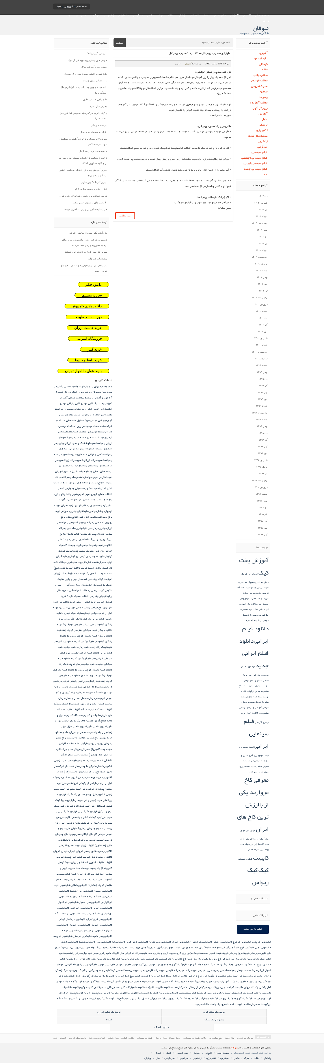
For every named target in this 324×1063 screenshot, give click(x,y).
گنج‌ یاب (119, 998)
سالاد (77, 743)
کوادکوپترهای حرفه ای (71, 993)
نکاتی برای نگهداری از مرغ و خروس (207, 976)
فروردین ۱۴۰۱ (260, 304)
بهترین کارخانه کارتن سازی (94, 182)
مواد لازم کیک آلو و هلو (179, 964)
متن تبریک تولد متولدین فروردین (89, 947)
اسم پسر (64, 454)
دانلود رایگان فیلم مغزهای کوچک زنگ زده (89, 636)
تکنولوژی (123, 15)
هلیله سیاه (245, 844)
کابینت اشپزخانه (134, 987)
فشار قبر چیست (73, 857)
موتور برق (250, 830)
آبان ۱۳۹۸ (263, 446)
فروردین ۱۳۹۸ (260, 487)
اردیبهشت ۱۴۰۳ (260, 223)
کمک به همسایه (245, 859)
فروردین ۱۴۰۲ (260, 263)
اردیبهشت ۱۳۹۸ (260, 480)
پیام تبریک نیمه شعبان (258, 850)
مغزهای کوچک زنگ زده (230, 964)
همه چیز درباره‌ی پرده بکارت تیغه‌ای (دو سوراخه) (102, 976)
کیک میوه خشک (189, 998)
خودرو (67, 613)
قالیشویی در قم (70, 930)
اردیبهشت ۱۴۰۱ (260, 297)
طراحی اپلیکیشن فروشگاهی (82, 783)
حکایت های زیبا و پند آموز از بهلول (73, 585)
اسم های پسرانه (103, 448)
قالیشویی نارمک (69, 942)
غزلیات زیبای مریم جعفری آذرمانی (76, 845)
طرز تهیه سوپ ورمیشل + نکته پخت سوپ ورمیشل (199, 53)
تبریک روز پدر (104, 539)
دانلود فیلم (93, 284)
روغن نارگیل (254, 691)
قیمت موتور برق (246, 747)
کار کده (242, 993)
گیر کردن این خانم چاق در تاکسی (89, 998)
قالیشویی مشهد (87, 942)
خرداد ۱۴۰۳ (262, 216)
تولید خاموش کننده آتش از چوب (95, 562)
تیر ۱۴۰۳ (263, 209)
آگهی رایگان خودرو (70, 403)
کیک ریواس (225, 998)
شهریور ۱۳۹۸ (261, 460)
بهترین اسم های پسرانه (99, 522)
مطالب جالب (260, 75)
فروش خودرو (68, 851)
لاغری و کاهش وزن (146, 947)
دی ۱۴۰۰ (263, 317)
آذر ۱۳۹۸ (263, 439)
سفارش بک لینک (214, 1020)
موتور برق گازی (147, 964)
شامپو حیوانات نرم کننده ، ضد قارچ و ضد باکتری (83, 195)
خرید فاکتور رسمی (86, 602)
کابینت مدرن (118, 987)
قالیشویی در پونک (261, 942)
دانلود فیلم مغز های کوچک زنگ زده (78, 664)
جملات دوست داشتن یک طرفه (96, 573)
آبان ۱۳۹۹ (263, 392)
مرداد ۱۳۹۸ (262, 467)
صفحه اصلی (262, 15)
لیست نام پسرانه (126, 947)
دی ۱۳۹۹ (263, 378)
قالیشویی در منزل (82, 936)
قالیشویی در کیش (222, 942)
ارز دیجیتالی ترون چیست (95, 80)
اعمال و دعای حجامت (88, 471)
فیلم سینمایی (259, 152)
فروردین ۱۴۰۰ (260, 358)
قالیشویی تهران (78, 896)
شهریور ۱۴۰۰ (261, 338)
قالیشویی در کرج (242, 942)
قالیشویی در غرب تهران (92, 930)
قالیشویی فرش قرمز (137, 942)
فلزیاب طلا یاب (104, 862)
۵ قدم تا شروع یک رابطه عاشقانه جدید (215, 1004)
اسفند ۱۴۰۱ (262, 270)
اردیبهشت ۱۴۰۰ (260, 351)
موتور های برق (253, 839)
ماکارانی (112, 947)
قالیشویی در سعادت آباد (67, 913)
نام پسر (202, 970)
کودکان (194, 15)
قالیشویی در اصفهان (89, 902)
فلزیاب (60, 857)
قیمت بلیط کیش (207, 947)
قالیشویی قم (118, 942)
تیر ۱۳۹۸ (263, 473)
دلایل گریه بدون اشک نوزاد (70, 720)
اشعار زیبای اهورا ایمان (81, 465)
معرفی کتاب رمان (149, 959)
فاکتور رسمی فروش (87, 851)
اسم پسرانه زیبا (74, 460)
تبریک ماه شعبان (246, 582)
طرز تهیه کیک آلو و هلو (81, 806)
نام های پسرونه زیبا (217, 970)
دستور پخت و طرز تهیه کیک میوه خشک (83, 703)
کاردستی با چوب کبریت (258, 993)
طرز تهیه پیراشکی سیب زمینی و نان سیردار (85, 73)
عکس (150, 15)
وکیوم (72, 976)
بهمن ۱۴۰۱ (262, 277)
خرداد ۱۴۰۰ (262, 345)
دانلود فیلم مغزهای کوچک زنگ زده (93, 670)
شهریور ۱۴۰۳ (261, 202)
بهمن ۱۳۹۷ (262, 500)
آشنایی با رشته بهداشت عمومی (84, 397)
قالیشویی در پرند (62, 936)
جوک (160, 15)
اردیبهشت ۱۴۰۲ (260, 256)
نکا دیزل (182, 976)
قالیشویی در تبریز (102, 908)
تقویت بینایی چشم (260, 588)
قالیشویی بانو (94, 896)
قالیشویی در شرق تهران (99, 919)
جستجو (119, 43)
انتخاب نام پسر (75, 477)
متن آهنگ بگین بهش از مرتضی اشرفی (88, 232)
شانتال (100, 766)
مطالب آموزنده (259, 103)
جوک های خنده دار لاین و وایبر (81, 579)
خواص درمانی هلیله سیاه (257, 620)
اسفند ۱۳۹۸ (262, 419)
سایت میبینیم (92, 295)
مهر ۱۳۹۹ (263, 399)
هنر (68, 15)
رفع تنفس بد (215, 1038)
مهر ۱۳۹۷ (263, 527)
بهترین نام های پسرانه (71, 528)
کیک (263, 871)
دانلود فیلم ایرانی (77, 1038)
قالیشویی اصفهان (103, 891)
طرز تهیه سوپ (77, 789)
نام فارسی (70, 964)
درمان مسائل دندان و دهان (80, 698)
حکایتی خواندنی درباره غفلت (256, 615)
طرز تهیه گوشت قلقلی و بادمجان (89, 817)
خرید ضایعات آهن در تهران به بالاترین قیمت (85, 209)
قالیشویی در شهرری (101, 925)
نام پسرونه (133, 970)
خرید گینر (95, 349)
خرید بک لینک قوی (214, 1012)
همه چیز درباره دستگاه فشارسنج (147, 976)
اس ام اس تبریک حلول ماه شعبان (84, 420)
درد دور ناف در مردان (65, 687)
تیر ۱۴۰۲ (263, 243)
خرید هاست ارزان (88, 328)
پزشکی (182, 15)
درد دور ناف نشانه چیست (98, 692)
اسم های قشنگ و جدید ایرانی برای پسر (75, 443)
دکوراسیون (219, 15)
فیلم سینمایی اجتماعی (254, 158)
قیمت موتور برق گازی (259, 756)
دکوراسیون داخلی (102, 726)
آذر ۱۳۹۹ (263, 385)
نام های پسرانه (236, 970)
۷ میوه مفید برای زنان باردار (93, 151)
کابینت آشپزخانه (153, 987)
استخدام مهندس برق (88, 426)
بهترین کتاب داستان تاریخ (73, 534)
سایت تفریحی (259, 86)
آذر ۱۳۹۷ (263, 514)
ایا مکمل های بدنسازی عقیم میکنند (90, 202)
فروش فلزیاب (90, 857)
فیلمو (109, 1020)
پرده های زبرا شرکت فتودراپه (236, 981)
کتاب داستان (177, 993)
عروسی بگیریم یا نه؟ (96, 53)
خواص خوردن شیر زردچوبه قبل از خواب (87, 60)
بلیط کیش (82, 511)
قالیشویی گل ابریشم (228, 947)
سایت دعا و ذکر (99, 125)
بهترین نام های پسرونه (100, 534)
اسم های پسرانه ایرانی (81, 448)
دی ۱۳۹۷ (263, 507)
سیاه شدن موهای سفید (251, 697)
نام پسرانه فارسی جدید (152, 970)
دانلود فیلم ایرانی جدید (254, 654)
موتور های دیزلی (113, 964)
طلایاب (68, 817)
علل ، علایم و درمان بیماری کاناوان (90, 189)
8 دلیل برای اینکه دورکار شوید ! (73, 392)
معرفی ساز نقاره (256, 772)
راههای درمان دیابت (252, 686)
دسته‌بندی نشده (258, 136)
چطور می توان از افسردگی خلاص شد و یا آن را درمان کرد (109, 981)
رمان (106, 743)
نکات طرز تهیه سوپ (237, 976)
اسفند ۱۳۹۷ (262, 493)
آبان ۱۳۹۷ (263, 521)
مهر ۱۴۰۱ (263, 284)
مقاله (170, 15)
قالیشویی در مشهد (102, 936)
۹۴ (266, 174)
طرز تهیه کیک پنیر (87, 811)
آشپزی (247, 15)
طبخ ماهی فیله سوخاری (95, 99)
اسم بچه (89, 437)
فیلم (73, 874)
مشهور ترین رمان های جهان (96, 953)
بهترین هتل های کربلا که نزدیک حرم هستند (86, 251)
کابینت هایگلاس (102, 987)
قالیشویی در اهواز (68, 902)
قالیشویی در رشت (90, 913)
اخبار (206, 15)
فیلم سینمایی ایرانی (256, 163)
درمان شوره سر (255, 675)
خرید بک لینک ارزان (109, 1012)
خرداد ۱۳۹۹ (262, 405)
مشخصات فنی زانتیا (97, 258)
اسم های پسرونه (78, 454)
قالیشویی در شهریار (79, 925)
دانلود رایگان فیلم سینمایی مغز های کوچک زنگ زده (84, 630)
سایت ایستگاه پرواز (101, 749)
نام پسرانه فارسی (175, 970)
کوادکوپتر (135, 993)
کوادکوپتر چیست (262, 998)
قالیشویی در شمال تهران (72, 919)
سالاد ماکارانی (66, 743)
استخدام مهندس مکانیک (92, 431)
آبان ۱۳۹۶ (263, 534)
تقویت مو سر (255, 593)
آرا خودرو (107, 397)
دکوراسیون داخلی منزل (79, 726)
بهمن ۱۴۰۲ (262, 229)
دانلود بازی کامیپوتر (87, 306)
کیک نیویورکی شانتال (153, 998)
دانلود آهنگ (162, 1027)
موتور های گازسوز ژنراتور (90, 964)
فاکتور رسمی (105, 851)
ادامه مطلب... (125, 215)
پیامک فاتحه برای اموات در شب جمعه (160, 981)
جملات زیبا (264, 604)
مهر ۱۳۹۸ (263, 453)
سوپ (95, 760)
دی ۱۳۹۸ (263, 433)
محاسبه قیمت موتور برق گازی (192, 953)
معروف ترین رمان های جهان (124, 959)
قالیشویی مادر (103, 942)
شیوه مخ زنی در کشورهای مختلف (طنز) (84, 771)
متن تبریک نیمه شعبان (221, 953)
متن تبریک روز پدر (243, 953)
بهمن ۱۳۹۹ (262, 372)
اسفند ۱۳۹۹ (262, 365)
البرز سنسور (70, 471)
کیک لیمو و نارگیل (208, 998)
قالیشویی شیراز (180, 942)
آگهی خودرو (87, 403)
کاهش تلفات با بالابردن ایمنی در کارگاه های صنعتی (211, 993)
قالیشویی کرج (247, 947)
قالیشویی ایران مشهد (81, 891)
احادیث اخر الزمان (102, 409)
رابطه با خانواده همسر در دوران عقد (84, 732)
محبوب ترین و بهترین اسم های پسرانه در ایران (150, 953)
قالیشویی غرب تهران (160, 942)
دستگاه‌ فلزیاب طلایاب (77, 709)
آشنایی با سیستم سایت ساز (93, 132)
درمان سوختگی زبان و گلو (70, 692)
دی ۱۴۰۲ (263, 236)
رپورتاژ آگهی (260, 108)
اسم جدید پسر (76, 437)
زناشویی (109, 15)
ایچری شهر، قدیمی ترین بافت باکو (79, 494)
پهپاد (207, 981)
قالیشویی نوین (263, 947)
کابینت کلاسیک (70, 987)
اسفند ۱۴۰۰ (262, 311)
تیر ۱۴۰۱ (263, 290)
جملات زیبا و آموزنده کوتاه (94, 67)
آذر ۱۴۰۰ (263, 324)
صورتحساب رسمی (88, 777)
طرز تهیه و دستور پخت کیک (82, 794)
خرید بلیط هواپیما (88, 360)
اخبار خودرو (99, 414)
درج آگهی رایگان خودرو (75, 681)
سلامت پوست (81, 754)
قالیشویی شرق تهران (201, 942)
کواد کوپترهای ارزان (95, 993)
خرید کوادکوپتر (67, 602)
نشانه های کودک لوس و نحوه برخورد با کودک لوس (100, 970)
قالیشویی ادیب (62, 885)
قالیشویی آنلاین (79, 885)
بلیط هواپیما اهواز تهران (83, 371)
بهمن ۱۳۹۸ (262, 426)
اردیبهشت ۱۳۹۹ (260, 412)
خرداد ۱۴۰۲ (262, 250)
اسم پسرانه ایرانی (94, 460)
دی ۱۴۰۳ (263, 196)
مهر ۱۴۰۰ (263, 331)
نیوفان (264, 92)
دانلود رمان (84, 647)
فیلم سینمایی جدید (256, 169)
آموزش (234, 15)
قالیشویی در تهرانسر (81, 908)
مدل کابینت (118, 953)
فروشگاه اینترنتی (89, 338)
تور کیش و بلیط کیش (67, 556)
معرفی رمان (253, 959)
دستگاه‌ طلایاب (96, 709)
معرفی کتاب (165, 959)
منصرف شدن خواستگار (205, 964)
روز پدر (99, 743)
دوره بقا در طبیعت (87, 317)
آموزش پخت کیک (103, 403)
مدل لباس (80, 15)
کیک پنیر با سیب (132, 998)
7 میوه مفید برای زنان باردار (97, 386)
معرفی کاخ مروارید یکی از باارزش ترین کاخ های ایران (253, 805)
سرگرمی (138, 15)
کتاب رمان (164, 993)
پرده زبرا (257, 981)
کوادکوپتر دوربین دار (118, 993)
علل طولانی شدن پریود (81, 834)
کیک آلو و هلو (239, 998)
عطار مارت (264, 702)
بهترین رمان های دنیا (94, 528)
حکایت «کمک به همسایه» (251, 610)
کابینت (261, 858)
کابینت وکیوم (86, 987)
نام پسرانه (191, 970)
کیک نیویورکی (173, 998)
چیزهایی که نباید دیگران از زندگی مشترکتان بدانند (197, 987)
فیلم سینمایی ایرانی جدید (76, 879)
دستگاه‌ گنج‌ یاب (73, 715)
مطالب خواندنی (259, 81)
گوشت (110, 998)
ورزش (265, 21)
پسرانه (263, 97)
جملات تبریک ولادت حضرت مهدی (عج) (74, 568)
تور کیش (84, 556)
